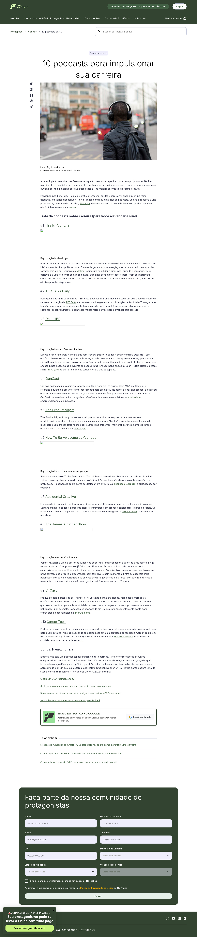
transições (53, 369)
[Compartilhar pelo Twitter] (31, 83)
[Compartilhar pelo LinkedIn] (31, 89)
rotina (72, 207)
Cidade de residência (111, 865)
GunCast (52, 379)
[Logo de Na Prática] (19, 6)
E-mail (28, 832)
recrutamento (82, 612)
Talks (73, 302)
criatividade (134, 397)
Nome (28, 816)
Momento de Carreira (111, 848)
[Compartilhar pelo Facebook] (31, 95)
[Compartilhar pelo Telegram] (31, 106)
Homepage (16, 31)
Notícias (32, 31)
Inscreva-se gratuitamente (29, 928)
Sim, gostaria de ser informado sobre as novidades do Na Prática (63, 881)
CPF (27, 848)
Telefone (105, 832)
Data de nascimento (110, 816)
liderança (85, 203)
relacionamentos (123, 636)
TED (68, 302)
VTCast (51, 590)
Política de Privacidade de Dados (96, 888)
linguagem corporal (125, 483)
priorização (80, 428)
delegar (81, 271)
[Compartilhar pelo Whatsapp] (31, 101)
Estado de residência (36, 865)
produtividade (129, 511)
